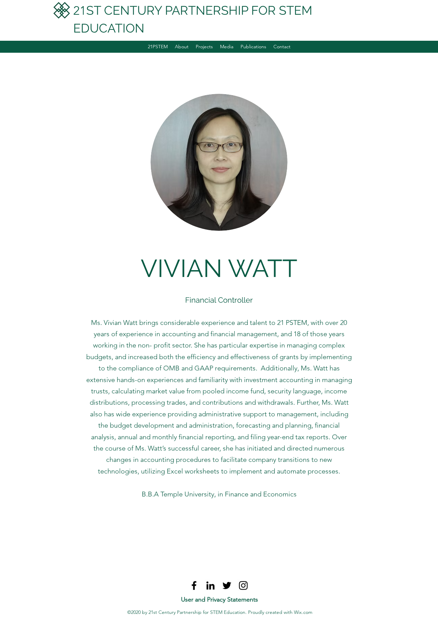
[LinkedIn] (210, 585)
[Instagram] (243, 585)
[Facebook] (194, 585)
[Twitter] (227, 585)
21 (79, 10)
